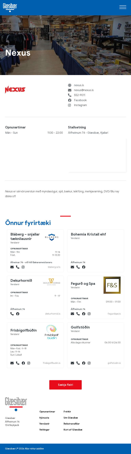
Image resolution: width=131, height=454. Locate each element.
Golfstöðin (80, 327)
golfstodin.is (114, 363)
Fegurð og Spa (83, 283)
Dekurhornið (21, 280)
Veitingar (44, 429)
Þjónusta (44, 417)
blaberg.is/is (54, 267)
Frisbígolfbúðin (23, 330)
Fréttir (67, 411)
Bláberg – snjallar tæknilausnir (25, 236)
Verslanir (44, 423)
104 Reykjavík (12, 425)
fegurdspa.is (114, 313)
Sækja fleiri (65, 384)
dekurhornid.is (52, 313)
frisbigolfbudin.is (51, 363)
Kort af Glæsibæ (73, 429)
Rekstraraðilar (72, 423)
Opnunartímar (47, 411)
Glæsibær (10, 7)
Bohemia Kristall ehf (88, 234)
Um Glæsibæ (71, 417)
